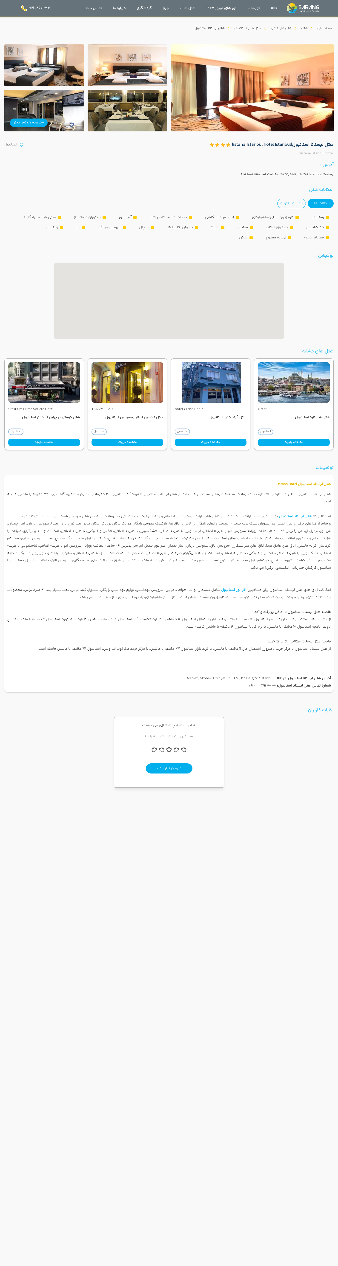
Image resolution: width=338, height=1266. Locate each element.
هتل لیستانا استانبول (295, 516)
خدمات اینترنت (291, 203)
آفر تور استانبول (233, 590)
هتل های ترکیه (281, 28)
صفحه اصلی (325, 28)
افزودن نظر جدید (169, 768)
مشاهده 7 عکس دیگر (29, 122)
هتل (304, 28)
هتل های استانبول (247, 28)
